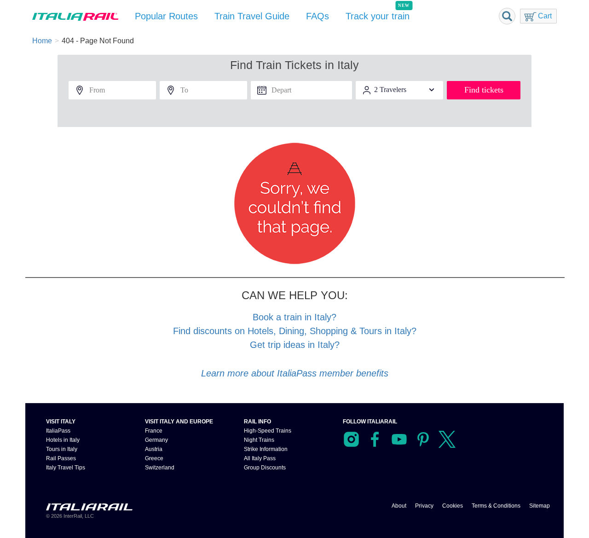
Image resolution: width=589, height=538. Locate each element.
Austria (153, 449)
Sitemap (539, 505)
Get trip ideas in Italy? (295, 344)
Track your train (381, 16)
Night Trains (259, 440)
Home (42, 41)
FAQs (320, 16)
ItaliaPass (57, 430)
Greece (154, 458)
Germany (156, 440)
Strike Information (266, 449)
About (399, 505)
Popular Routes (167, 16)
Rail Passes (60, 458)
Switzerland (159, 467)
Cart (544, 16)
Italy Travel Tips (65, 467)
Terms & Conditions (495, 505)
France (153, 430)
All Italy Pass (259, 458)
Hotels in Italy (63, 440)
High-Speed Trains (267, 430)
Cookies (452, 505)
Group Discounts (265, 467)
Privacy (424, 505)
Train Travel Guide (254, 16)
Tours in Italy (62, 449)
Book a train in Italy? (295, 317)
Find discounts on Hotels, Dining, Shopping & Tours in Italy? (294, 330)
